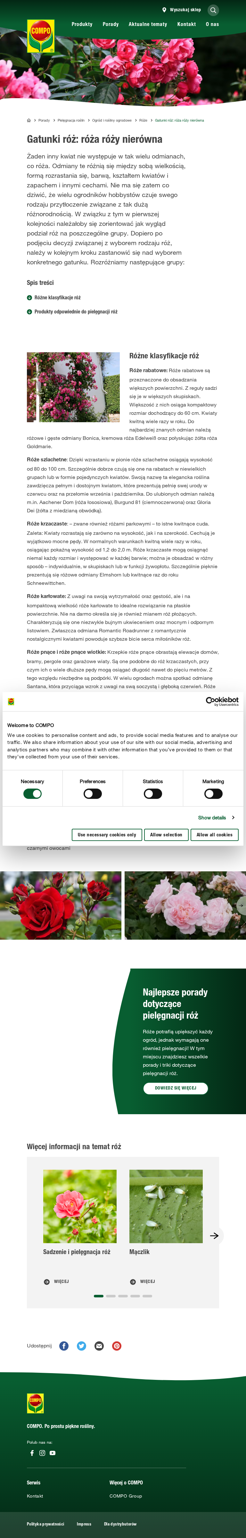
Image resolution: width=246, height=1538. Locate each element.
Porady (111, 25)
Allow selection (166, 835)
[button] (241, 905)
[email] (99, 1346)
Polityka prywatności (45, 1525)
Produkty (82, 25)
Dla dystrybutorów (120, 1525)
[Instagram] (42, 1453)
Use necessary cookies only (107, 835)
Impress (84, 1525)
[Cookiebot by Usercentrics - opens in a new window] (211, 701)
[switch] (93, 794)
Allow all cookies (215, 835)
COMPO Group (126, 1496)
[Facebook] (32, 1453)
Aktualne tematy (148, 25)
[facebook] (64, 1346)
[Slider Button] (241, 905)
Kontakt (186, 25)
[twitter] (81, 1346)
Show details (212, 817)
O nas (212, 25)
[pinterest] (117, 1346)
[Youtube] (52, 1453)
